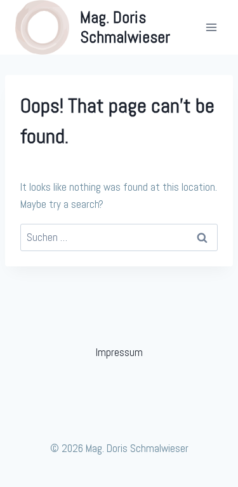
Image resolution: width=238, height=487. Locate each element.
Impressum (119, 352)
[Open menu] (211, 28)
